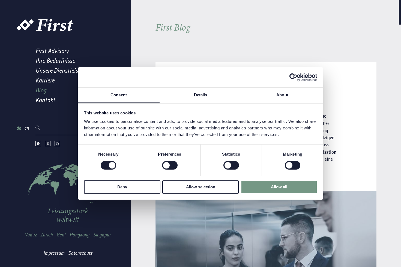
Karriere (45, 81)
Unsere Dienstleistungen (65, 71)
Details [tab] (200, 95)
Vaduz (31, 235)
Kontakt (45, 100)
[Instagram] (57, 143)
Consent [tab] (118, 95)
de (19, 128)
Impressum (53, 253)
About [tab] (282, 95)
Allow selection (200, 187)
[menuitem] (77, 52)
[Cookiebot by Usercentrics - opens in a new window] (293, 77)
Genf (61, 235)
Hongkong (79, 235)
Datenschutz (80, 253)
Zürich (46, 235)
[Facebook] (38, 143)
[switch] (170, 165)
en (26, 128)
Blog (40, 90)
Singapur (102, 235)
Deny (122, 187)
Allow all (279, 187)
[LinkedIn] (47, 143)
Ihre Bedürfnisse (55, 61)
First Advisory (52, 51)
